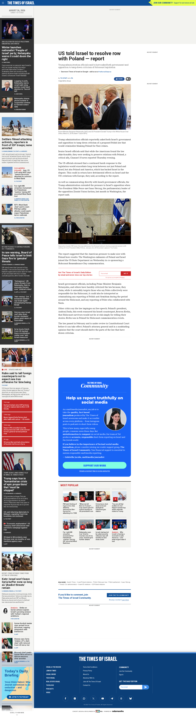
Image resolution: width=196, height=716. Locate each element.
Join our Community (163, 3)
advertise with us (88, 678)
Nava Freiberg (7, 264)
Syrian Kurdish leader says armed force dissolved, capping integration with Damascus (23, 627)
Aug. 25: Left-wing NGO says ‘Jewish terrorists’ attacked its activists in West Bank (22, 174)
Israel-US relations (84, 584)
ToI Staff (63, 78)
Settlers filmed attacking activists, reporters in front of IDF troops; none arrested (17, 144)
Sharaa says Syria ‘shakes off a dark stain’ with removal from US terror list (22, 642)
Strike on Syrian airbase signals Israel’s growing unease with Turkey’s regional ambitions (21, 612)
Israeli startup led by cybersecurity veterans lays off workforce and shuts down (102, 535)
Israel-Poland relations (84, 582)
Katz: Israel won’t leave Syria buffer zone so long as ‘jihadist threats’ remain (17, 583)
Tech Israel (50, 678)
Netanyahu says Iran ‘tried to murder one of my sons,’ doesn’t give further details (86, 535)
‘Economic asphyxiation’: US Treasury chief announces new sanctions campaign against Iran (17, 527)
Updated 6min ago (15, 370)
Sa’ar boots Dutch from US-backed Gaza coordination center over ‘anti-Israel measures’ (22, 333)
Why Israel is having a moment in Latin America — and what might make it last (119, 536)
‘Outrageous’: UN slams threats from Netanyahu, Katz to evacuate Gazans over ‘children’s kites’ (23, 285)
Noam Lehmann (8, 151)
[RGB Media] (99, 711)
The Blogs (50, 685)
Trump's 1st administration (68, 584)
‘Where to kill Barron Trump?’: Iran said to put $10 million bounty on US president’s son (86, 507)
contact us (86, 685)
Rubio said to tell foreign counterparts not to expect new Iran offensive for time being (16, 378)
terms (123, 277)
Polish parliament (114, 582)
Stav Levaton (25, 200)
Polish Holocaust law (100, 582)
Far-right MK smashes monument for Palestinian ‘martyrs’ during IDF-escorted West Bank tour (70, 537)
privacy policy (87, 671)
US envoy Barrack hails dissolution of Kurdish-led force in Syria (16, 443)
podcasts (50, 689)
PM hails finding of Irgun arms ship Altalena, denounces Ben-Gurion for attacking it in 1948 (70, 508)
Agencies (24, 151)
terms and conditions (90, 667)
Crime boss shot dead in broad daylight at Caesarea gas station (102, 507)
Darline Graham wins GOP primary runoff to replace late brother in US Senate (16, 407)
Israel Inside (51, 674)
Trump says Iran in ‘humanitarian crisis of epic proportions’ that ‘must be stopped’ (15, 484)
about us (86, 674)
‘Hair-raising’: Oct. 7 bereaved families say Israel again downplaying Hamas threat (22, 301)
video (48, 692)
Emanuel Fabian (21, 199)
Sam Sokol (6, 62)
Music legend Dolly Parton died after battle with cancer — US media (16, 418)
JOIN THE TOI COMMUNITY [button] (119, 595)
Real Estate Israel (53, 681)
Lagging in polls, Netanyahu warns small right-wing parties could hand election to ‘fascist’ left (22, 86)
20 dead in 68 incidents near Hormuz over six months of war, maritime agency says (17, 539)
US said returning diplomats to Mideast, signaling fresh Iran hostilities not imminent (16, 514)
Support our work (94, 465)
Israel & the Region (53, 667)
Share (120, 79)
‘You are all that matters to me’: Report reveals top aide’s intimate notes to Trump (119, 507)
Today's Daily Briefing (16, 673)
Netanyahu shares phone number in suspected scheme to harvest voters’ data (22, 102)
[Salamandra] (118, 711)
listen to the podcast (20, 697)
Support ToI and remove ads (184, 3)
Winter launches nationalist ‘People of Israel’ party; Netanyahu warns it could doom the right (16, 53)
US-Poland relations (98, 584)
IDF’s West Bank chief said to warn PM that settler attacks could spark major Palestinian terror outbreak (22, 210)
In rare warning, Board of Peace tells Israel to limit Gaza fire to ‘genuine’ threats (17, 257)
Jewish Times (71, 582)
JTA (71, 78)
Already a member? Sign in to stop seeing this (94, 471)
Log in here (125, 600)
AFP (17, 292)
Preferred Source (104, 72)
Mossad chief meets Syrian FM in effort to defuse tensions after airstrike (23, 655)
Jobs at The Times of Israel (92, 681)
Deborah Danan (21, 109)
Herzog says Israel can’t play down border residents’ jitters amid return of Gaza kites (22, 316)
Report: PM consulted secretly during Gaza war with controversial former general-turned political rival (17, 431)
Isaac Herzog (125, 582)
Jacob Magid (9, 493)
